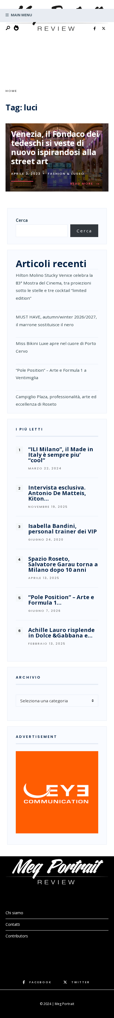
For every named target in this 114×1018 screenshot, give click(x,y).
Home (11, 91)
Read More (86, 183)
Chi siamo (14, 912)
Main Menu (21, 14)
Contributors (17, 936)
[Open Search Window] (8, 28)
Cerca (22, 220)
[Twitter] (103, 28)
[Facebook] (94, 28)
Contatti (13, 924)
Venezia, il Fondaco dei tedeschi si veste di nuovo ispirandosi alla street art (55, 147)
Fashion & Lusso (66, 173)
